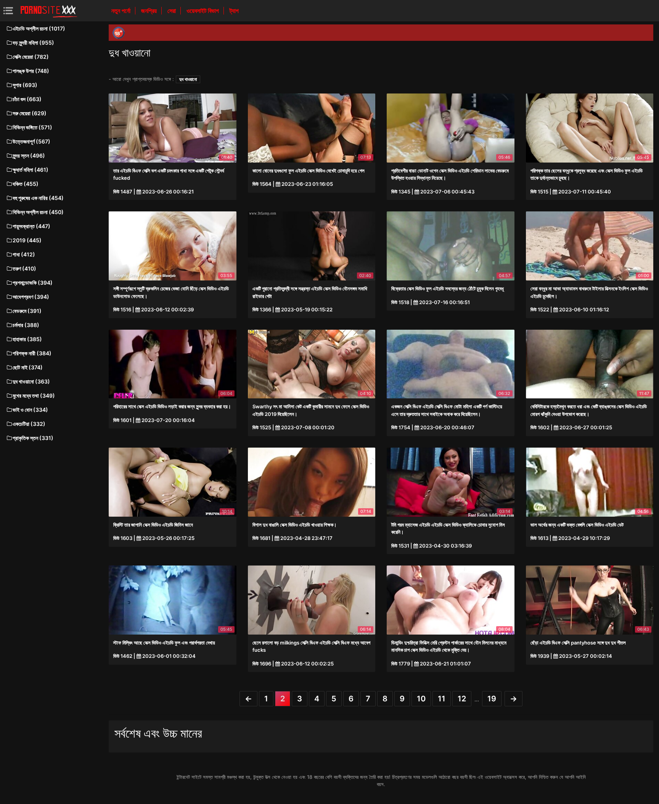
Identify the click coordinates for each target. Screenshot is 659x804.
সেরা (172, 11)
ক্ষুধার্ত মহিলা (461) (30, 169)
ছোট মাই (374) (28, 367)
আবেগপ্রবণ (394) (31, 296)
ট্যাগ (234, 11)
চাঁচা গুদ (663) (27, 99)
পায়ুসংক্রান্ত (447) (31, 226)
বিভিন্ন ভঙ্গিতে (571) (32, 127)
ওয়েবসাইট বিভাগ (203, 11)
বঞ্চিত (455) (26, 183)
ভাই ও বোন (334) (30, 409)
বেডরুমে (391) (27, 311)
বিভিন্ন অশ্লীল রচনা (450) (38, 212)
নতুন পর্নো (121, 11)
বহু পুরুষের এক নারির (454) (38, 198)
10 (421, 698)
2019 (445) (27, 240)
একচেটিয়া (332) (29, 424)
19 (491, 698)
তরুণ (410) (24, 268)
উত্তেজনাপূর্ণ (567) (31, 141)
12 (462, 698)
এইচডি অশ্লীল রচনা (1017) (39, 28)
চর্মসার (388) (26, 325)
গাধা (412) (24, 254)
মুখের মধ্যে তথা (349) (34, 395)
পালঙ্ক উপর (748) (31, 71)
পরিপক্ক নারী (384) (32, 353)
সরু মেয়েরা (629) (30, 113)
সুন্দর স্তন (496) (29, 155)
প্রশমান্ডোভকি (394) (33, 282)
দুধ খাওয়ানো (188, 79)
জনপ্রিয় (149, 11)
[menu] (8, 10)
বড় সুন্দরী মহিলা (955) (33, 42)
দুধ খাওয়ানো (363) (31, 381)
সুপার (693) (25, 85)
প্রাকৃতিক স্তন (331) (33, 438)
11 (441, 698)
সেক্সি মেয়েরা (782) (31, 56)
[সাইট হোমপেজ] (48, 10)
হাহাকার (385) (27, 339)
